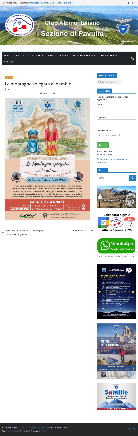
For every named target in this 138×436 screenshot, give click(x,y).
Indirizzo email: (104, 130)
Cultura (9, 78)
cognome (101, 117)
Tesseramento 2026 (83, 55)
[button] (26, 55)
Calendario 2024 (81, 230)
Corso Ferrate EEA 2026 (37, 2)
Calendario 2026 (108, 55)
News (50, 55)
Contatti (8, 61)
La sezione (19, 55)
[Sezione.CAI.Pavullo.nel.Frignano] (69, 7)
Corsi (63, 55)
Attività (36, 55)
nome (99, 104)
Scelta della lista (104, 151)
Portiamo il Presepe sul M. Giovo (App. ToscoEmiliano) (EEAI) (25, 232)
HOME (7, 55)
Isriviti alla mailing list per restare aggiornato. (112, 98)
